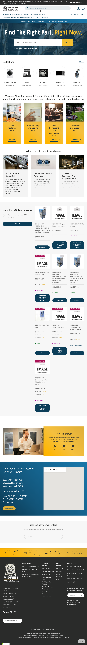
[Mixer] (27, 73)
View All (17, 224)
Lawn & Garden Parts (42, 17)
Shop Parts (77, 83)
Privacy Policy (35, 629)
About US (59, 571)
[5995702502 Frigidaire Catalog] (77, 213)
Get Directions (9, 508)
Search (67, 42)
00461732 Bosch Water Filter (42, 326)
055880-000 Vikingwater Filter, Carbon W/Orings (75, 327)
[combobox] (48, 8)
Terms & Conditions (48, 629)
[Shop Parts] (77, 73)
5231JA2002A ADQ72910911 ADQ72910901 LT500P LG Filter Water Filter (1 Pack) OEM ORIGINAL (42, 228)
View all (81, 62)
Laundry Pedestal (9, 83)
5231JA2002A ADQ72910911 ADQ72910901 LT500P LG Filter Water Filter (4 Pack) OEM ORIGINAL (59, 277)
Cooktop (43, 83)
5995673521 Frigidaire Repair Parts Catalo (59, 225)
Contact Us (59, 568)
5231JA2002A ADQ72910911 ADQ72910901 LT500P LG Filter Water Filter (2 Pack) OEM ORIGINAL (77, 277)
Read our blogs (46, 597)
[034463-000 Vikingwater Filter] (59, 314)
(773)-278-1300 (76, 566)
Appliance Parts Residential (30, 566)
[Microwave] (60, 73)
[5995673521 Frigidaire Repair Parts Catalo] (59, 213)
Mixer (27, 83)
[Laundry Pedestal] (10, 73)
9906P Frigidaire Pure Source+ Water (42, 273)
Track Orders (46, 568)
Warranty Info (46, 574)
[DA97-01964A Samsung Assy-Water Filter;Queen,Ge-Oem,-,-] (42, 367)
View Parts (12, 139)
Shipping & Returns (48, 571)
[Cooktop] (43, 73)
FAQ (57, 579)
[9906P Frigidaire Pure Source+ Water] (42, 261)
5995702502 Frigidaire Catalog (77, 225)
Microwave (60, 83)
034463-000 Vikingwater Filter (58, 326)
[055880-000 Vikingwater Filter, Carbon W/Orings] (77, 314)
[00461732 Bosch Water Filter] (42, 314)
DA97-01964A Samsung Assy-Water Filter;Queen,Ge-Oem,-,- (42, 381)
